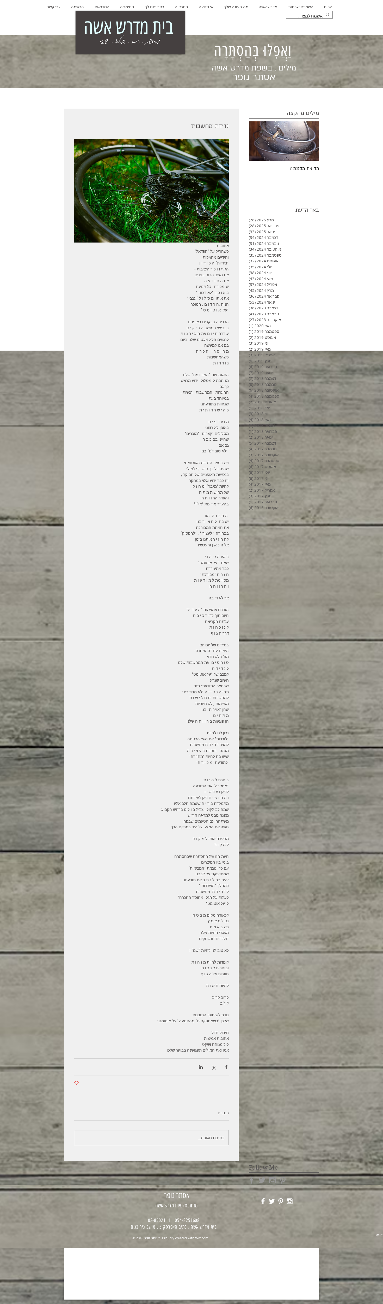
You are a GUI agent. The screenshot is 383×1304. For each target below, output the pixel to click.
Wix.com (201, 1238)
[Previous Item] (310, 141)
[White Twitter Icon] (272, 1201)
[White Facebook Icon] (263, 1201)
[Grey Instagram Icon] (272, 1180)
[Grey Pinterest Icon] (282, 1180)
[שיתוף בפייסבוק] (226, 1067)
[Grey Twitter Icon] (262, 1180)
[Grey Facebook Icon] (251, 1180)
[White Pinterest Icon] (281, 1201)
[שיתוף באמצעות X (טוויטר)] (213, 1067)
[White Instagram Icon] (290, 1201)
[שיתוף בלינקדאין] (200, 1067)
